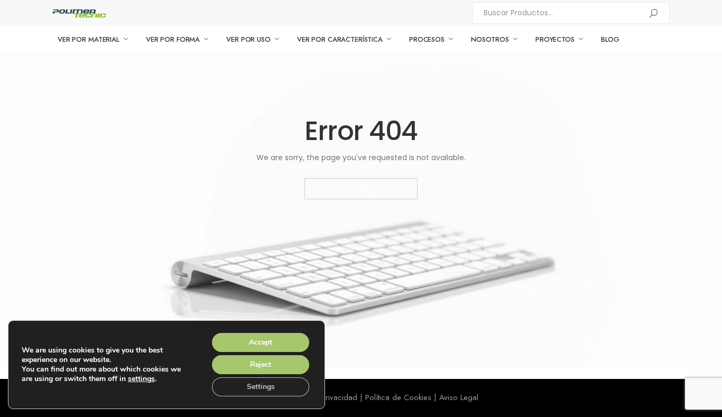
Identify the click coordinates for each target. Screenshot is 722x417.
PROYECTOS (555, 39)
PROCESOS (427, 39)
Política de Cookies (398, 397)
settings (141, 379)
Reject (260, 364)
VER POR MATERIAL (88, 39)
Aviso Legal (458, 397)
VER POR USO (248, 39)
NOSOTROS (490, 39)
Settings (261, 387)
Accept (260, 342)
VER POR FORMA (173, 39)
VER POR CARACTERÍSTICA (340, 39)
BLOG (610, 39)
